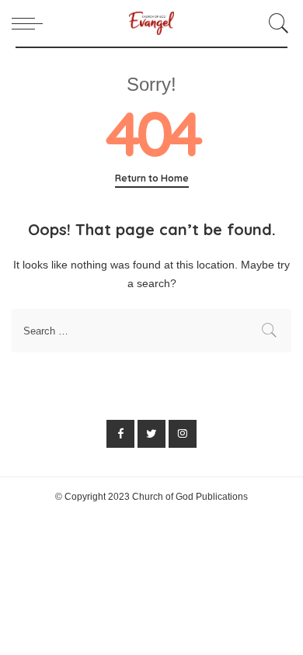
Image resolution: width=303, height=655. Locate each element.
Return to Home (152, 178)
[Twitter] (151, 434)
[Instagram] (183, 434)
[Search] (276, 23)
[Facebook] (120, 434)
